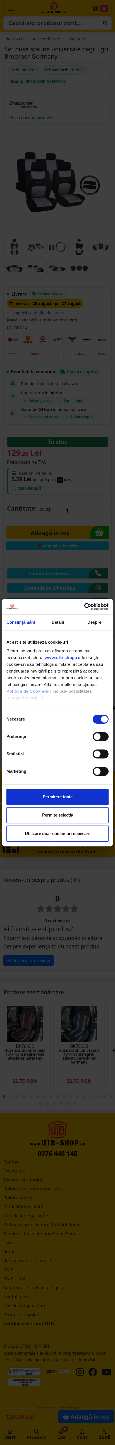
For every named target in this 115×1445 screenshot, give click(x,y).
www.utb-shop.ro (63, 657)
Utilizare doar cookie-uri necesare (57, 833)
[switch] (101, 736)
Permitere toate (58, 796)
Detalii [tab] (58, 622)
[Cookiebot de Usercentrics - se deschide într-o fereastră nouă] (84, 606)
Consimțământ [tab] (20, 622)
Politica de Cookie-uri (28, 691)
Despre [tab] (94, 622)
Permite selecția (57, 815)
